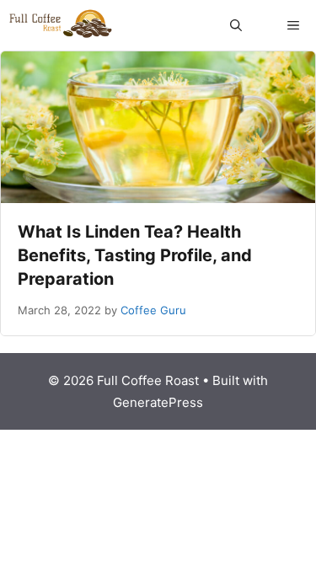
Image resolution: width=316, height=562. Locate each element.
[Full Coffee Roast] (60, 25)
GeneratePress (158, 402)
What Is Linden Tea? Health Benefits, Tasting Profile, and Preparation (135, 255)
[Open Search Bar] (236, 25)
